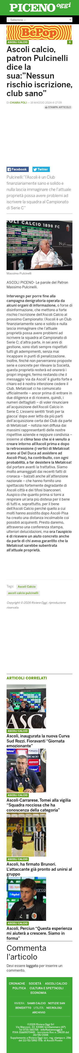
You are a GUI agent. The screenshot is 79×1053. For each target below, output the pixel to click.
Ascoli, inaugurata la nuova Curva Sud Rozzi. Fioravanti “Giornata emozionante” (38, 741)
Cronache (17, 983)
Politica (19, 988)
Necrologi (54, 1007)
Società (35, 983)
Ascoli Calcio (18, 42)
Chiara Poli (18, 102)
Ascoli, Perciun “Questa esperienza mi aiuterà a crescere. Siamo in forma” (39, 933)
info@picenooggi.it (51, 1029)
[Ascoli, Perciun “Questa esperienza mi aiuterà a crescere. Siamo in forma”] (26, 920)
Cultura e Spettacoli (46, 988)
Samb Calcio (36, 1003)
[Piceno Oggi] (40, 11)
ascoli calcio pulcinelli (23, 593)
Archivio (38, 1012)
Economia (38, 992)
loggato (32, 966)
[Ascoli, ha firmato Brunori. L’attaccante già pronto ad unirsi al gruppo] (26, 855)
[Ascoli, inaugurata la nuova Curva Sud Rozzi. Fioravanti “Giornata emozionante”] (26, 727)
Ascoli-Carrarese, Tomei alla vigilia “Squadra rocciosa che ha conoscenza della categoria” (39, 805)
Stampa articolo (59, 107)
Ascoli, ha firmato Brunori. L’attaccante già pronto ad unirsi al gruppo (39, 869)
